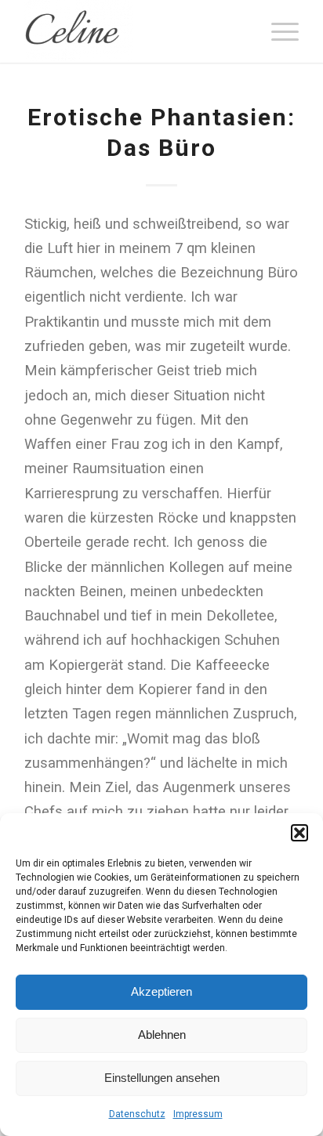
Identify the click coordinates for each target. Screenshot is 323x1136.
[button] (299, 833)
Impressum (198, 1114)
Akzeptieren (161, 991)
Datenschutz (137, 1114)
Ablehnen (162, 1034)
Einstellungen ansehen (162, 1077)
